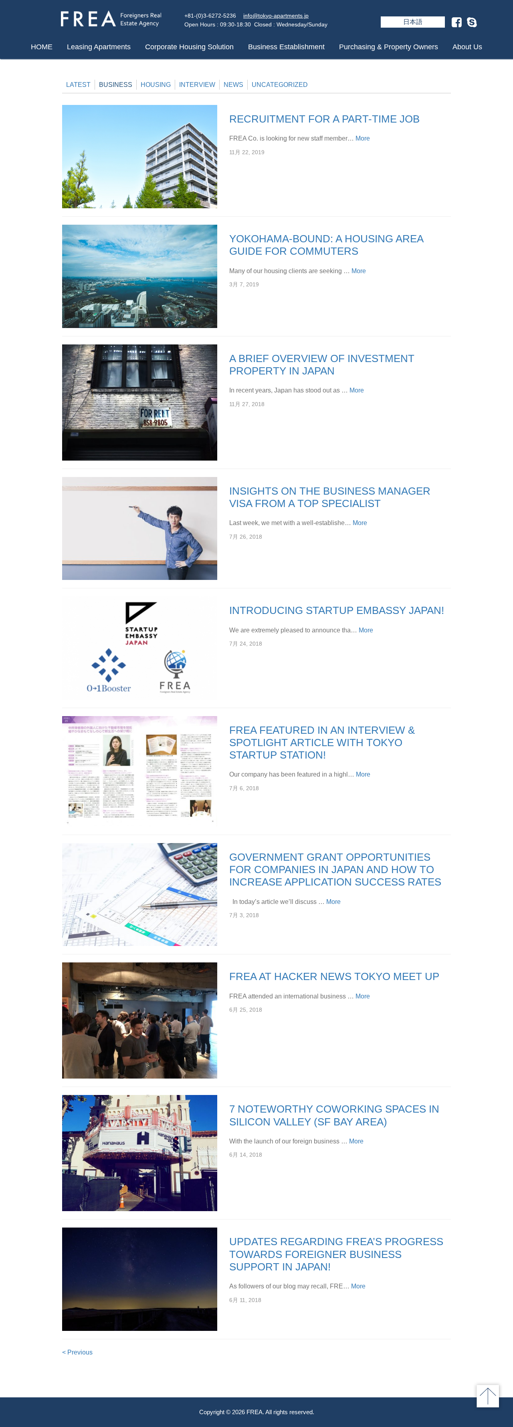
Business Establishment (286, 47)
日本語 (412, 21)
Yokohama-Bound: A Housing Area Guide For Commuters (326, 245)
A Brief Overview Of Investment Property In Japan (321, 364)
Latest (78, 84)
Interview (197, 84)
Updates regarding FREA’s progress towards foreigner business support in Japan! (336, 1254)
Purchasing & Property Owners (388, 47)
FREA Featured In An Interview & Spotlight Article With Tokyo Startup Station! (322, 742)
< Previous (77, 1352)
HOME (42, 47)
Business (115, 84)
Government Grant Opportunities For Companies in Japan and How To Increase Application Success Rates (335, 869)
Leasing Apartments (99, 47)
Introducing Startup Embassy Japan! (336, 610)
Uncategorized (280, 84)
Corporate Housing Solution (189, 47)
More (362, 138)
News (233, 84)
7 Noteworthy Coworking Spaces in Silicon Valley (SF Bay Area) (334, 1115)
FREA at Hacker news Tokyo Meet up (334, 976)
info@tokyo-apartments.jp (276, 15)
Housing (156, 84)
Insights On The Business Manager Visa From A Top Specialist (329, 497)
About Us (467, 47)
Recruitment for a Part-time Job (324, 119)
